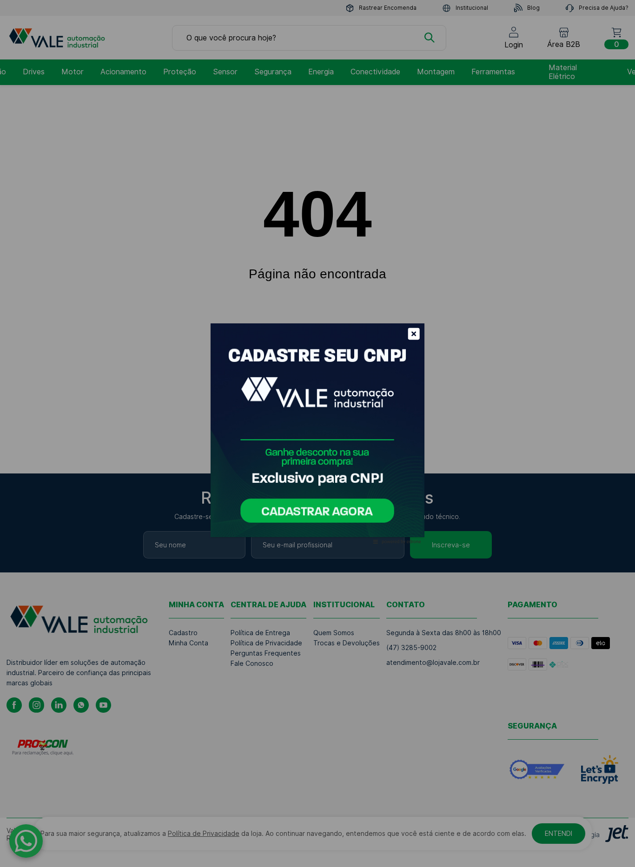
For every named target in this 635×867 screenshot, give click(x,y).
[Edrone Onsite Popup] (317, 433)
